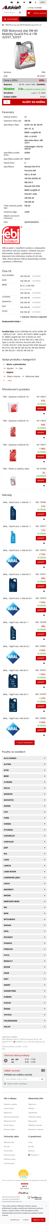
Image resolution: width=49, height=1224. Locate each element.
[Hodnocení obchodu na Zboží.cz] (24, 1193)
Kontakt (31, 1146)
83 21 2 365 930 (27, 285)
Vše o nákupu (10, 1098)
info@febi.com (21, 1042)
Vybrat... (26, 1220)
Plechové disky (9, 1155)
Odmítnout (15, 1220)
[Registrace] (18, 2)
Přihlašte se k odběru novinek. (18, 1074)
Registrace (32, 1104)
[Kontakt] (30, 2)
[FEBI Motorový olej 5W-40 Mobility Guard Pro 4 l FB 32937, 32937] (24, 55)
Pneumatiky (8, 1151)
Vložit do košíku (33, 102)
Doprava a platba (10, 1104)
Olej (21, 368)
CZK (42, 2)
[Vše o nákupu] (36, 2)
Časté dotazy (9, 1125)
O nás (30, 1142)
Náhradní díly (9, 1142)
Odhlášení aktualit (35, 1125)
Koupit (40, 408)
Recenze (31, 1151)
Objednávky (32, 1112)
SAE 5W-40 (25, 276)
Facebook (34, 1155)
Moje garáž (32, 1121)
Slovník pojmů (9, 1163)
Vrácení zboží (9, 1108)
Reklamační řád (10, 1121)
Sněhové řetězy (10, 1159)
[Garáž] (12, 2)
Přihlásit (31, 1108)
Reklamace (8, 1112)
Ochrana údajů (9, 1129)
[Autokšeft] (3, 25)
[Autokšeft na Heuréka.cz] (24, 1174)
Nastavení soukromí (35, 1129)
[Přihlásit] (24, 2)
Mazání (10, 368)
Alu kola (7, 1146)
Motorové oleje (32, 376)
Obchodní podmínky (11, 1117)
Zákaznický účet (35, 1098)
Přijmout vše (38, 1220)
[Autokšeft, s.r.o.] (11, 7)
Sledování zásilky (34, 1117)
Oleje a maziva (13, 376)
